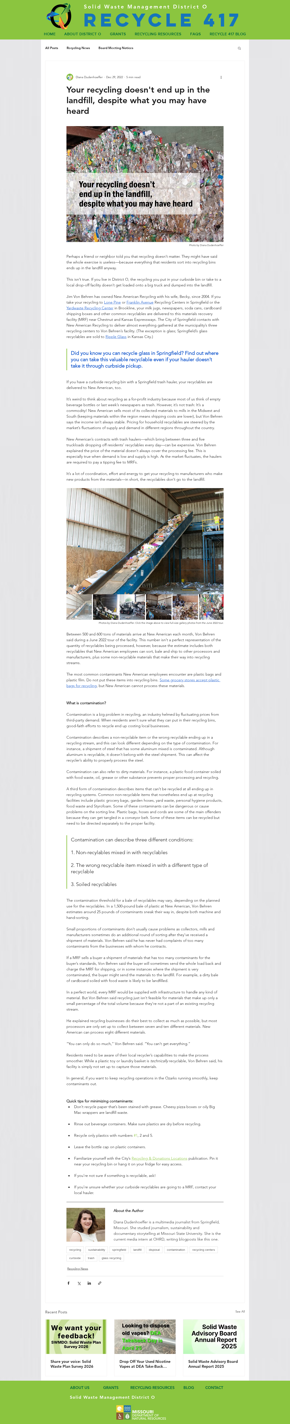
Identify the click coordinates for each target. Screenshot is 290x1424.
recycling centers (203, 1249)
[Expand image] (145, 541)
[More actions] (221, 77)
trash (91, 1258)
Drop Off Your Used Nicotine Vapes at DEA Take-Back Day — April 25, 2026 (145, 1364)
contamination (176, 1249)
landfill (137, 1249)
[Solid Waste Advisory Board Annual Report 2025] (214, 1337)
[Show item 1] (79, 607)
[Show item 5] (185, 607)
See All (240, 1311)
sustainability (96, 1249)
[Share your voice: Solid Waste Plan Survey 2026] (76, 1337)
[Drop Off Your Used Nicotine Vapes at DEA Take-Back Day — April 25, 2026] (145, 1337)
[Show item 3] (132, 607)
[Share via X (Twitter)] (79, 1283)
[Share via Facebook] (68, 1283)
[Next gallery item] (218, 541)
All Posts (51, 48)
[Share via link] (100, 1283)
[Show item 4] (159, 607)
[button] (239, 48)
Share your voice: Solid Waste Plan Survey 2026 (72, 1364)
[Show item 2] (105, 607)
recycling (75, 1249)
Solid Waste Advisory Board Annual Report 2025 (213, 1364)
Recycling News (78, 48)
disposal (154, 1249)
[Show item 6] (212, 607)
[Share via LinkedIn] (89, 1283)
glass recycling (111, 1258)
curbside (75, 1258)
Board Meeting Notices (116, 48)
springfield (119, 1249)
